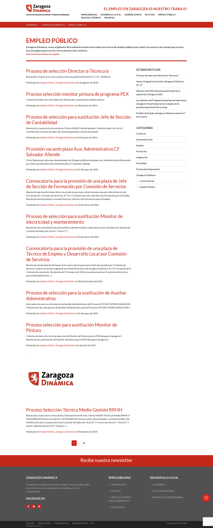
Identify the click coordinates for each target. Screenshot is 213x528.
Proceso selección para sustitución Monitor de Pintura (71, 327)
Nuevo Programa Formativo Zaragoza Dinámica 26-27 (160, 83)
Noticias (150, 14)
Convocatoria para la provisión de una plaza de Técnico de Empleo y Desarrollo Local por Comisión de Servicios (76, 253)
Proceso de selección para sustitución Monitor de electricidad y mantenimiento (74, 219)
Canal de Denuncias (33, 526)
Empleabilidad (89, 14)
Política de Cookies (44, 523)
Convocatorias (147, 180)
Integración (142, 157)
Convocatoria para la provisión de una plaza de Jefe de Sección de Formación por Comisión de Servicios (76, 183)
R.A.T (92, 523)
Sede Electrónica (91, 17)
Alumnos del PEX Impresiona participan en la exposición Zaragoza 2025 (158, 92)
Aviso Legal (30, 523)
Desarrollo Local (111, 14)
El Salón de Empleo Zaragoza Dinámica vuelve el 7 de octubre (160, 115)
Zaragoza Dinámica (53, 25)
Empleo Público (167, 14)
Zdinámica (32, 25)
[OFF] (206, 498)
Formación (141, 151)
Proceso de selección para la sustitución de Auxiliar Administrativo (76, 295)
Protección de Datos (61, 523)
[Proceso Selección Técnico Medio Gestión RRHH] (51, 380)
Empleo (140, 145)
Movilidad (141, 163)
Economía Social (144, 139)
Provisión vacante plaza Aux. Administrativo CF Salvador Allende (73, 151)
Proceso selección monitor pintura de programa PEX (77, 94)
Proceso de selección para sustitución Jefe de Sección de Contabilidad (78, 119)
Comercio (141, 133)
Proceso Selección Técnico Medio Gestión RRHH (74, 410)
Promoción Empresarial (148, 169)
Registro (109, 17)
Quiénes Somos (132, 14)
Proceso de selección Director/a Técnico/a (67, 71)
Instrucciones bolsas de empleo (43, 54)
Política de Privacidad (80, 523)
